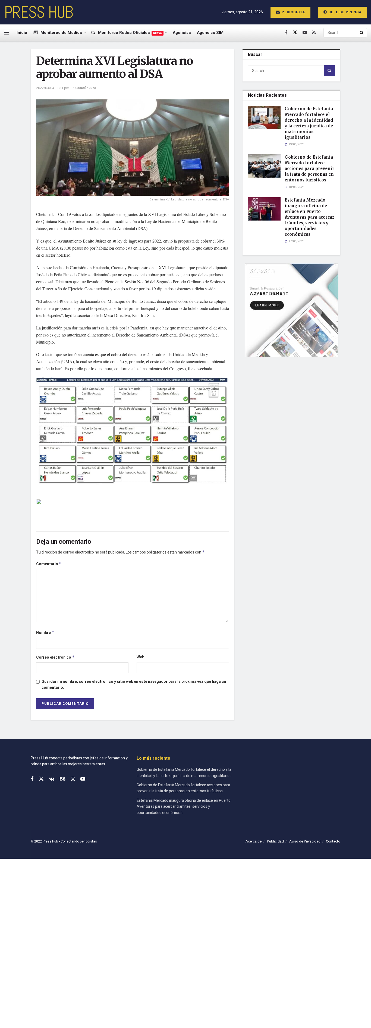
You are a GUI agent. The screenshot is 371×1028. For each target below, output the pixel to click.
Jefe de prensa (344, 12)
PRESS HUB (38, 12)
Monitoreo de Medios (61, 33)
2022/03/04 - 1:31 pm (52, 87)
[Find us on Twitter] (295, 32)
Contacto (333, 841)
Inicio (22, 33)
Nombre (45, 633)
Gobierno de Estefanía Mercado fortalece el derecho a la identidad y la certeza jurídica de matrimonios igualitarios (184, 772)
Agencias (182, 33)
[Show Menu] (6, 32)
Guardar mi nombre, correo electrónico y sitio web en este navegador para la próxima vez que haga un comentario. (134, 684)
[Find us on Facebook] (286, 32)
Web (140, 657)
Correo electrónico (55, 657)
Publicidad (275, 841)
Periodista (293, 12)
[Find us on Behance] (62, 779)
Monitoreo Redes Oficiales (130, 33)
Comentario (49, 564)
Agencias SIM (210, 33)
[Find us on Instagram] (73, 779)
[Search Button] (362, 32)
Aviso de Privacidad (304, 841)
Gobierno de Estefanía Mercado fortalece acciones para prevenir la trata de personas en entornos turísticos (309, 169)
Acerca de (254, 841)
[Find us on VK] (51, 779)
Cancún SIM (85, 87)
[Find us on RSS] (314, 32)
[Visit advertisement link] (132, 511)
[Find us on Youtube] (305, 32)
